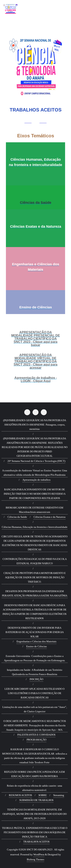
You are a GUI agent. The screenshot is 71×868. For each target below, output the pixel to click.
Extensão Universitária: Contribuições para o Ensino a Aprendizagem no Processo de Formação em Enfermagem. (34, 658)
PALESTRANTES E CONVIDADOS (36, 734)
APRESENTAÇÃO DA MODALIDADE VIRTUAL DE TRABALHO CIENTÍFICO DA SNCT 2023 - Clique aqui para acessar (35, 361)
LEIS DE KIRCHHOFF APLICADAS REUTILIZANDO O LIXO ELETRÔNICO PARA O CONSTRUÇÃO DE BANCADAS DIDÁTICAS (34, 693)
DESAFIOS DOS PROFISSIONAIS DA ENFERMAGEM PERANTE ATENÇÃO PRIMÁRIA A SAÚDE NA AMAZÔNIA (34, 593)
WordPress (38, 854)
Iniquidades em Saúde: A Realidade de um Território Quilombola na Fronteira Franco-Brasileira (34, 672)
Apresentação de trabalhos (36, 479)
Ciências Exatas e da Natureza (35, 226)
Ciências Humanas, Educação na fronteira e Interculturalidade (34, 527)
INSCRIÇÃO (36, 679)
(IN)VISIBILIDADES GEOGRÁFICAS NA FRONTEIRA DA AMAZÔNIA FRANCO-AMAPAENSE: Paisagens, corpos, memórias (34, 424)
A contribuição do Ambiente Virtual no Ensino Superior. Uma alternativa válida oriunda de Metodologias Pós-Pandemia (34, 472)
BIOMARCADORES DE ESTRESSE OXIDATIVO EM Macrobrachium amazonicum (34, 509)
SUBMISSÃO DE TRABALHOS (36, 800)
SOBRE (42, 795)
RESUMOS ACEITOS (20, 795)
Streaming (58, 795)
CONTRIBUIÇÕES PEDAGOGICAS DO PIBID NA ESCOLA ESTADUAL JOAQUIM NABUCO (35, 561)
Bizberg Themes (35, 859)
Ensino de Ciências (35, 307)
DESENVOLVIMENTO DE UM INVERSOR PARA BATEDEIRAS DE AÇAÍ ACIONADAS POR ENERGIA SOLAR (35, 632)
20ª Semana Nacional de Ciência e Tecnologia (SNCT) (36, 460)
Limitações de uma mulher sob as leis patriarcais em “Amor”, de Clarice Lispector (34, 709)
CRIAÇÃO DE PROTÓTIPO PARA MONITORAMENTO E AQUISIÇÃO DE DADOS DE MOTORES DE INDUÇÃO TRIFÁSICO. (35, 577)
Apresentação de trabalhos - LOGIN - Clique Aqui (35, 379)
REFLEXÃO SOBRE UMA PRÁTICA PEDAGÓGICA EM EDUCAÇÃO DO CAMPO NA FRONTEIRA (34, 774)
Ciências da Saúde (35, 203)
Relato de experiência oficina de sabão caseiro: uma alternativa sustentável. (34, 788)
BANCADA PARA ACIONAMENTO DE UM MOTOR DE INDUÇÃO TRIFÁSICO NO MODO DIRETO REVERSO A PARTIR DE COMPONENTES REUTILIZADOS (34, 494)
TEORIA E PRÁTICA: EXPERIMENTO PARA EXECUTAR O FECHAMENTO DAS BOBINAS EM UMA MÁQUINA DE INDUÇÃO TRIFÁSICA (34, 832)
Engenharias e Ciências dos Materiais (36, 641)
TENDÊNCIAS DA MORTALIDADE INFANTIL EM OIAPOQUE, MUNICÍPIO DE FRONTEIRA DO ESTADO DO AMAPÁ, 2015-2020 (35, 814)
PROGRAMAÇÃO (36, 739)
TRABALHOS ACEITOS (36, 841)
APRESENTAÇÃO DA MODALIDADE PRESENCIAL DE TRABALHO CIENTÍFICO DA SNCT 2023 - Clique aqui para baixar (35, 339)
